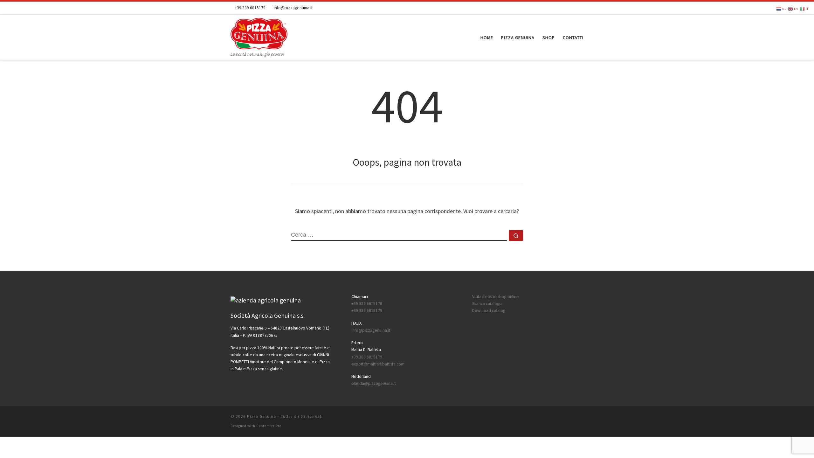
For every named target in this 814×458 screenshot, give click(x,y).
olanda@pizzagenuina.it (373, 383)
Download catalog (488, 310)
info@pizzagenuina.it (370, 330)
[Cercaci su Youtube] (573, 7)
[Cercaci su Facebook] (564, 7)
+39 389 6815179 (366, 310)
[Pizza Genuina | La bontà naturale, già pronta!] (259, 32)
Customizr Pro (268, 426)
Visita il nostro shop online (495, 296)
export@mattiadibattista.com (377, 364)
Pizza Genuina (261, 416)
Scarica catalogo (487, 303)
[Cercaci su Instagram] (581, 7)
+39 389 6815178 (366, 303)
